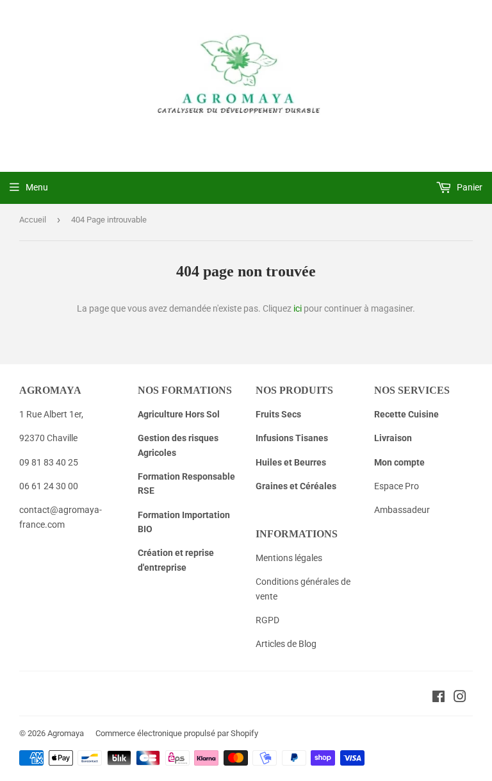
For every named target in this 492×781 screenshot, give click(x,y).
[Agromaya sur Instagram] (460, 698)
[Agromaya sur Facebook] (438, 698)
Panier (468, 187)
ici (297, 308)
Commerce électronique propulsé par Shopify (176, 733)
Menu (37, 187)
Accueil (32, 219)
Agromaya (65, 733)
